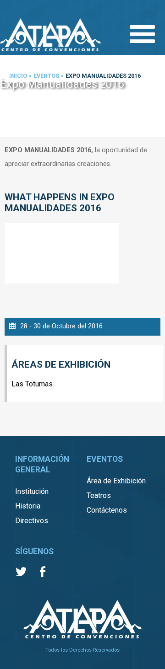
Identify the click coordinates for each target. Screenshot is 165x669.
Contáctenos (107, 510)
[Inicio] (50, 35)
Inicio (18, 75)
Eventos (46, 75)
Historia (27, 506)
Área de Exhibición (116, 480)
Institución (32, 491)
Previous (9, 97)
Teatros (99, 495)
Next (156, 97)
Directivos (31, 520)
